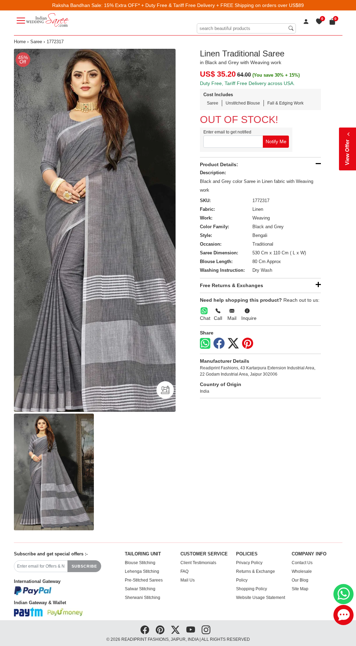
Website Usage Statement (260, 597)
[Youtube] (190, 630)
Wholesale (302, 571)
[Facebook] (219, 343)
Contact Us (302, 562)
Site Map (300, 588)
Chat (205, 318)
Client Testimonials (198, 562)
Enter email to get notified (227, 132)
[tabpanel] (95, 230)
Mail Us (187, 580)
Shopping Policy (251, 588)
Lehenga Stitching (142, 571)
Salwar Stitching (140, 588)
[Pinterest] (247, 343)
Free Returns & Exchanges (231, 285)
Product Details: (219, 164)
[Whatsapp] (205, 343)
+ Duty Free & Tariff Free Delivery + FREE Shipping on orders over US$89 (222, 5)
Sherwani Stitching (142, 597)
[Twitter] (233, 343)
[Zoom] (95, 230)
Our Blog (300, 580)
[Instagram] (206, 630)
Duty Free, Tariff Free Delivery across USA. (247, 83)
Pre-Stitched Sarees (144, 580)
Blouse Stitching (140, 562)
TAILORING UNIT (143, 554)
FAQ (184, 571)
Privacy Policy (249, 562)
